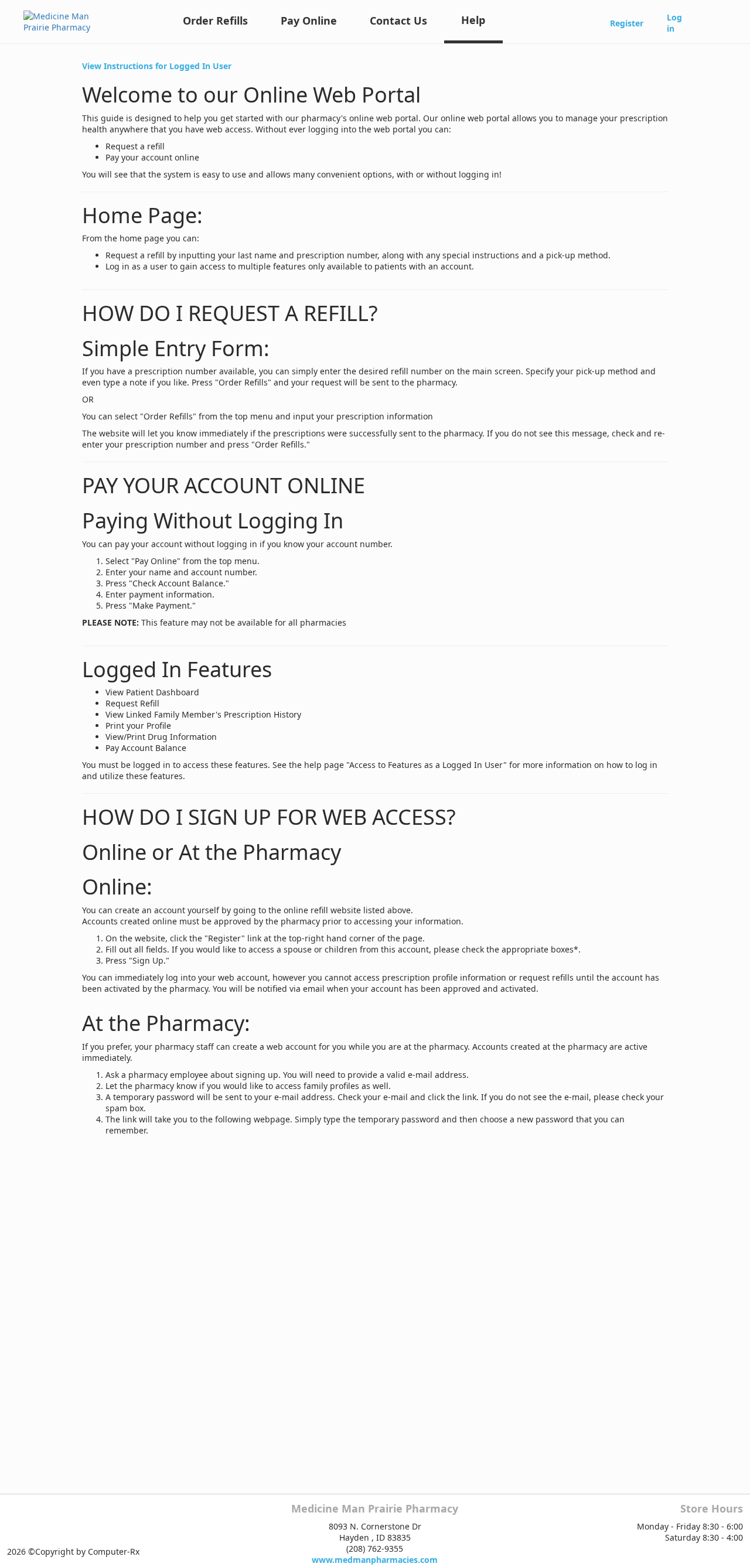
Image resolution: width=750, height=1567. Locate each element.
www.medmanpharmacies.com (375, 1559)
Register (626, 23)
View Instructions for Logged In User (156, 65)
